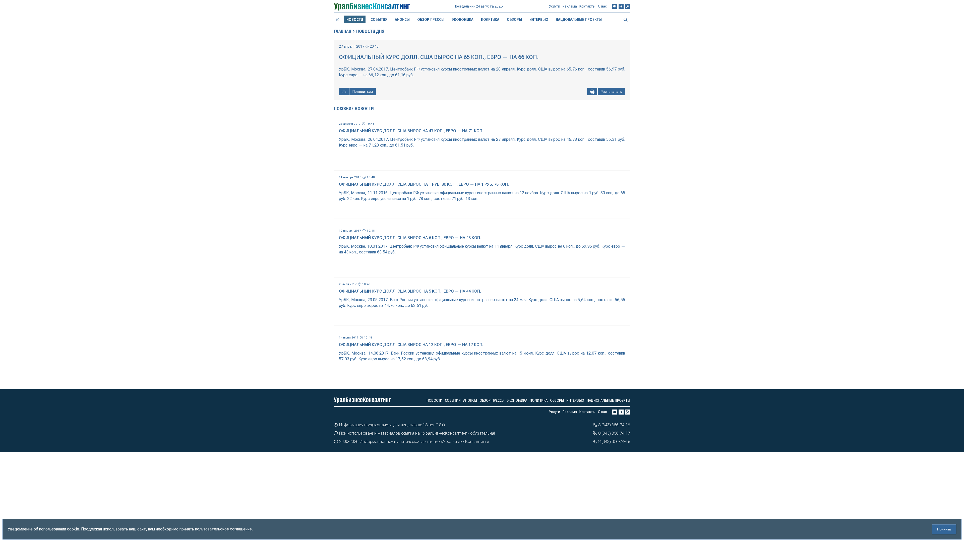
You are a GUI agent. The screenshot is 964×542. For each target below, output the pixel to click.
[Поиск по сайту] (625, 19)
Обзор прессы (430, 19)
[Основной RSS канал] (627, 6)
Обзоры (514, 19)
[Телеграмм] (621, 6)
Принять (944, 529)
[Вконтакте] (614, 6)
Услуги (554, 6)
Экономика (462, 19)
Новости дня (370, 31)
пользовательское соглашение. (224, 529)
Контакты (587, 6)
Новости (434, 400)
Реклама (570, 6)
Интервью (538, 19)
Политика (490, 19)
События (379, 19)
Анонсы (402, 19)
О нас (602, 6)
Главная (342, 31)
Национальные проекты (579, 19)
